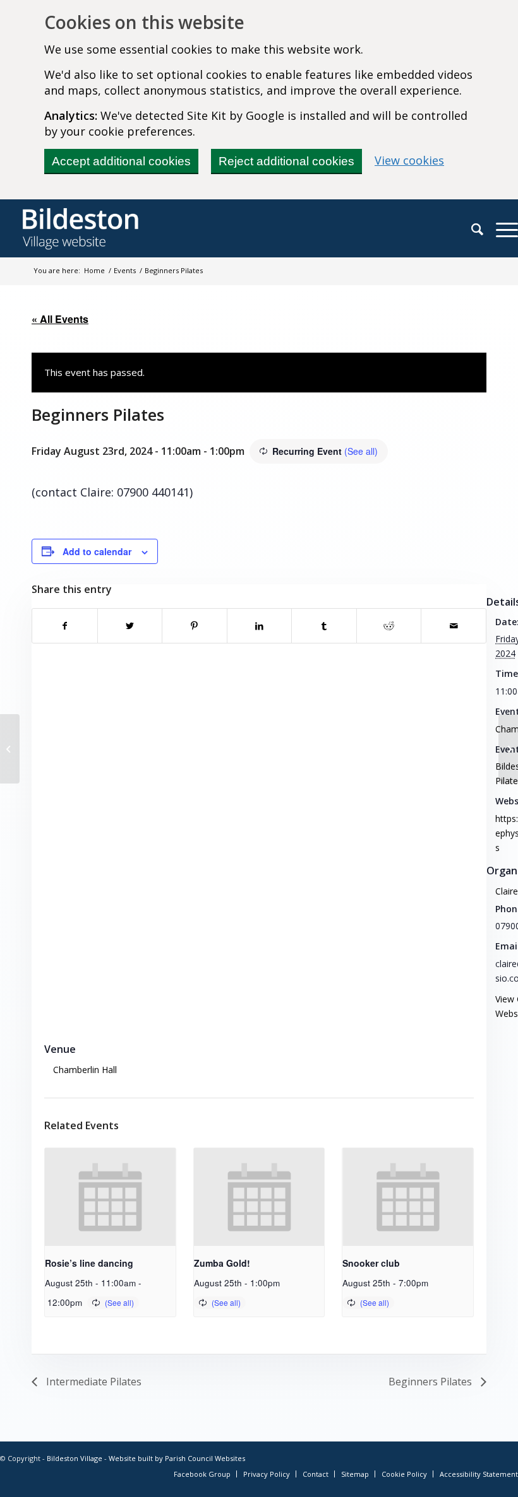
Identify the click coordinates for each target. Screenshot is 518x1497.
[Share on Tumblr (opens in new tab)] (324, 626)
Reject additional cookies (286, 161)
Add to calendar (97, 551)
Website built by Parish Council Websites (177, 1458)
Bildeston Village (74, 1458)
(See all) (361, 451)
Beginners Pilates (431, 1381)
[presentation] (110, 1197)
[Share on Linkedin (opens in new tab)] (259, 626)
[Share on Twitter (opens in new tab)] (130, 626)
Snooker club (371, 1263)
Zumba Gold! (222, 1263)
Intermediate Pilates (93, 1381)
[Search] (471, 229)
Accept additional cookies (121, 161)
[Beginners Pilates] (10, 749)
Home (94, 270)
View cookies (409, 160)
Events (125, 270)
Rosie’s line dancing (89, 1263)
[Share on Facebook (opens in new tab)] (64, 626)
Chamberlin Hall (85, 1070)
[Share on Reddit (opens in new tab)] (389, 626)
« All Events (60, 319)
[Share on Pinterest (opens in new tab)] (194, 626)
